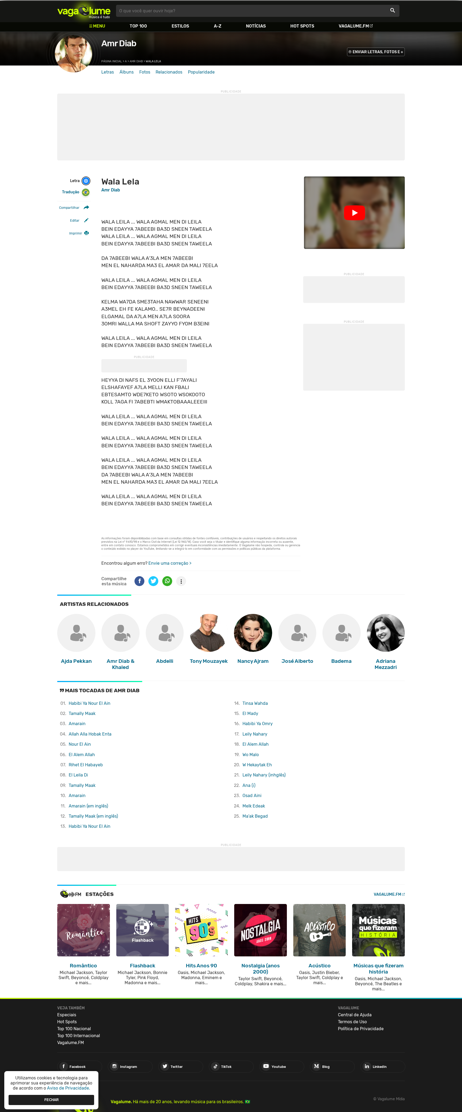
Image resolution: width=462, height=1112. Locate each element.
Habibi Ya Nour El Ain (89, 703)
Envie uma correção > (169, 563)
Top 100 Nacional (74, 1028)
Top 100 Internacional (78, 1035)
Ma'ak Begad (255, 816)
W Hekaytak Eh (257, 764)
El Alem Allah (82, 754)
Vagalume (84, 11)
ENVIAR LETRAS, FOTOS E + (378, 52)
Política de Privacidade (361, 1028)
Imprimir (75, 233)
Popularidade (201, 72)
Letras (107, 72)
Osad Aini (251, 795)
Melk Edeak (253, 806)
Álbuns (127, 72)
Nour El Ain (80, 744)
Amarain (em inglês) (88, 806)
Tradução (70, 192)
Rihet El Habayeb (86, 764)
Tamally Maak (82, 713)
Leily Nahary (254, 734)
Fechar (51, 1100)
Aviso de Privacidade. (68, 1088)
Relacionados (169, 72)
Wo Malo (250, 754)
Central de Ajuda (355, 1014)
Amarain (77, 723)
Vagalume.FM (354, 26)
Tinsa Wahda (255, 703)
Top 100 (138, 26)
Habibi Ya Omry (257, 723)
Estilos (180, 26)
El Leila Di (78, 775)
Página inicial (111, 61)
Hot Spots (302, 26)
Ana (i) (248, 785)
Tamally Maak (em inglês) (93, 816)
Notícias (256, 26)
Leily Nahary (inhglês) (264, 775)
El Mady (250, 713)
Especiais (66, 1014)
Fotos (144, 72)
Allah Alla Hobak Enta (90, 734)
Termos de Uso (352, 1021)
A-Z (217, 26)
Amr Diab (118, 43)
